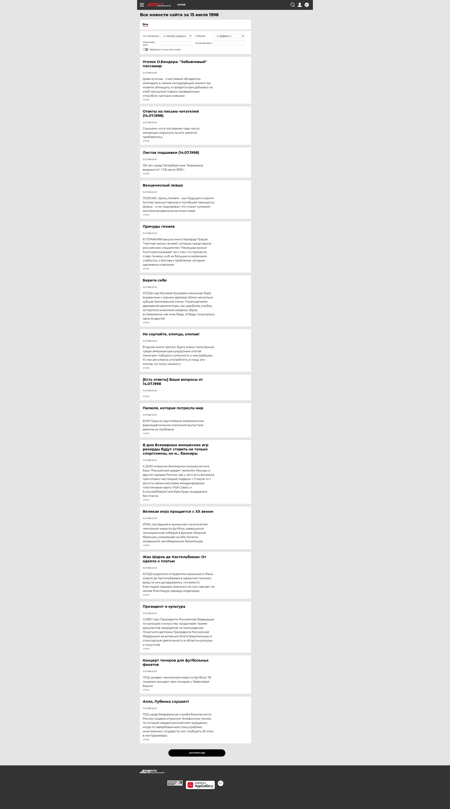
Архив (146, 100)
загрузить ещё (197, 753)
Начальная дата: (149, 43)
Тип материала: (151, 36)
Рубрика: (200, 36)
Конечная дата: (203, 43)
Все (145, 24)
